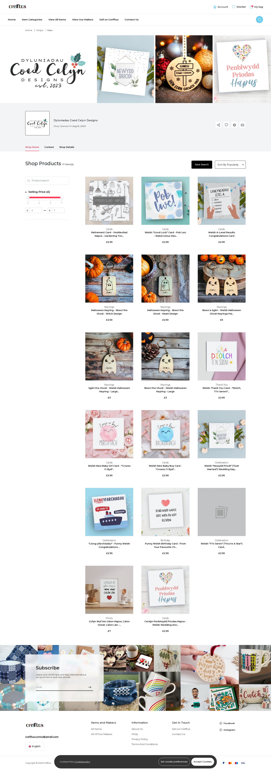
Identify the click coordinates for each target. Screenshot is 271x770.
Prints (109, 618)
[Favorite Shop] (226, 124)
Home (12, 19)
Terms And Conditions (145, 744)
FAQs (135, 734)
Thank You (222, 384)
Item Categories (32, 19)
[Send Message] (242, 124)
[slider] (27, 197)
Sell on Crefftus (108, 19)
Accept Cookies (203, 761)
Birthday (165, 540)
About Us (137, 729)
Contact (49, 147)
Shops (39, 30)
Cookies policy (82, 761)
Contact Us (131, 19)
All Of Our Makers (101, 734)
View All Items (57, 19)
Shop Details (66, 147)
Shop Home (32, 147)
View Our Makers (82, 19)
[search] (259, 19)
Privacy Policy (140, 739)
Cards (109, 229)
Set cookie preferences (174, 761)
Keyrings (109, 307)
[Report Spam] (234, 124)
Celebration (221, 462)
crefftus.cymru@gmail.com (41, 736)
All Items (96, 729)
